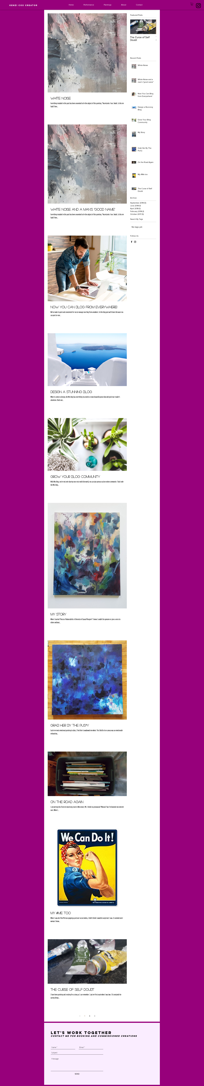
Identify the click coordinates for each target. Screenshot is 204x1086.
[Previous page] (80, 1016)
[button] (192, 3)
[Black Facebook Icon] (131, 241)
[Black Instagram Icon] (198, 5)
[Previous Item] (134, 27)
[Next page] (95, 1016)
